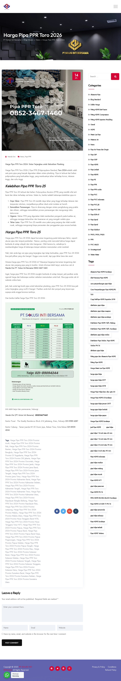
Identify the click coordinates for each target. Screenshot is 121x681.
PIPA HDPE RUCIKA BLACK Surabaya (104, 498)
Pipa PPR (28, 156)
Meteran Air (95, 139)
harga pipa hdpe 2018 (98, 386)
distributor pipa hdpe (97, 305)
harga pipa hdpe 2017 (98, 380)
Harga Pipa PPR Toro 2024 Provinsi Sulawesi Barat (22, 552)
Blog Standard (96, 99)
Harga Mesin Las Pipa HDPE (100, 368)
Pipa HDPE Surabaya (98, 521)
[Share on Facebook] (57, 511)
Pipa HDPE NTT (96, 480)
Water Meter (95, 254)
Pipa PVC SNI (95, 209)
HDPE (93, 129)
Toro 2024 (62, 170)
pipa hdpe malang (97, 468)
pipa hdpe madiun (97, 462)
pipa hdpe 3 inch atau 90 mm (101, 451)
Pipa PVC (94, 194)
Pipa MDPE (94, 174)
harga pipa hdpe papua (98, 415)
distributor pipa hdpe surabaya (101, 317)
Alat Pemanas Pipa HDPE (99, 278)
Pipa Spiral (94, 219)
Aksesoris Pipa (95, 94)
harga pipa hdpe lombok (99, 409)
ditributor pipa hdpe (97, 350)
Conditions (112, 667)
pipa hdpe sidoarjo (97, 515)
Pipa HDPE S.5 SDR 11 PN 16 (101, 504)
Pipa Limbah (95, 169)
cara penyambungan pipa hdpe (101, 283)
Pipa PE (93, 179)
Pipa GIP (94, 154)
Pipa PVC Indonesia (97, 199)
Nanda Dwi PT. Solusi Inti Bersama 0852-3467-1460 (26, 268)
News (22, 156)
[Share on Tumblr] (75, 511)
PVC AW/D (95, 244)
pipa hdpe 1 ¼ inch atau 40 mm (101, 433)
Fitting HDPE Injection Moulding (101, 119)
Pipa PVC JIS (95, 204)
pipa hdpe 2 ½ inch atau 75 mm (101, 445)
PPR (92, 239)
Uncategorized (96, 249)
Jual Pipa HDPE (96, 427)
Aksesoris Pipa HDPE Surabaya (101, 272)
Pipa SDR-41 (95, 214)
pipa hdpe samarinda (98, 510)
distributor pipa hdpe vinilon (100, 335)
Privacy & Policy (98, 667)
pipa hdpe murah (96, 474)
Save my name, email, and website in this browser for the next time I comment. (35, 634)
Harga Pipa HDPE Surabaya (100, 421)
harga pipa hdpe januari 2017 (101, 403)
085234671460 (41, 415)
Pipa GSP (94, 159)
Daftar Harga (95, 104)
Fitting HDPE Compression (100, 114)
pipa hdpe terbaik (96, 527)
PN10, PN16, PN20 (97, 234)
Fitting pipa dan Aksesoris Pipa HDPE (103, 356)
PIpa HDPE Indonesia (98, 456)
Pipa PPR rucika (96, 189)
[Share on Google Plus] (69, 511)
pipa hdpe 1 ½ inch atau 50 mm (101, 439)
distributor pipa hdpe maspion (101, 311)
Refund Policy (110, 670)
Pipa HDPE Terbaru (97, 533)
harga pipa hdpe (96, 374)
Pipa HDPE (94, 164)
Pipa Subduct (95, 229)
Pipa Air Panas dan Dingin (100, 149)
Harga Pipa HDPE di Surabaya (101, 398)
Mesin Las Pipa (96, 134)
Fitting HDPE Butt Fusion (99, 109)
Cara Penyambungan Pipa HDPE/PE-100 (103, 290)
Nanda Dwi (11, 156)
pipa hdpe (109, 427)
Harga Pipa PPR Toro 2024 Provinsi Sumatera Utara (23, 579)
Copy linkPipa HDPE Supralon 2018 (103, 299)
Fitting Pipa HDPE (97, 362)
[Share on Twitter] (63, 511)
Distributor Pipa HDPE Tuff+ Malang (103, 323)
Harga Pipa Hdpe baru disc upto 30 (103, 392)
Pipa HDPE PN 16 (97, 492)
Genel (93, 124)
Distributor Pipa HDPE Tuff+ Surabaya (104, 329)
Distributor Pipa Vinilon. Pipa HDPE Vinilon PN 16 (103, 341)
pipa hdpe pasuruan (97, 486)
